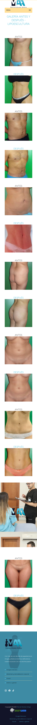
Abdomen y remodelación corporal (18, 674)
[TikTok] (13, 690)
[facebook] (9, 691)
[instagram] (6, 690)
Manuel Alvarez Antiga (24, 707)
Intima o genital (11, 683)
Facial (8, 678)
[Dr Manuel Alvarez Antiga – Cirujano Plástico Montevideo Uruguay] (18, 4)
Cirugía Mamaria (12, 670)
